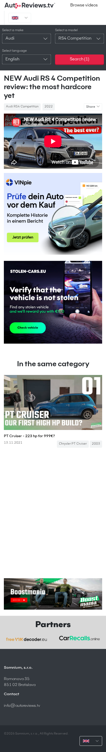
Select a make (12, 30)
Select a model (66, 30)
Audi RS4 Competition (22, 106)
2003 (96, 443)
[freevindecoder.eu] (26, 639)
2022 (49, 106)
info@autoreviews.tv (22, 706)
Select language (14, 50)
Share (91, 106)
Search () (79, 59)
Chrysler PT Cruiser (73, 443)
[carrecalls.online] (79, 638)
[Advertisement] (53, 513)
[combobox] (26, 38)
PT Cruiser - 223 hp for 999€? (29, 436)
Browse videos (84, 5)
